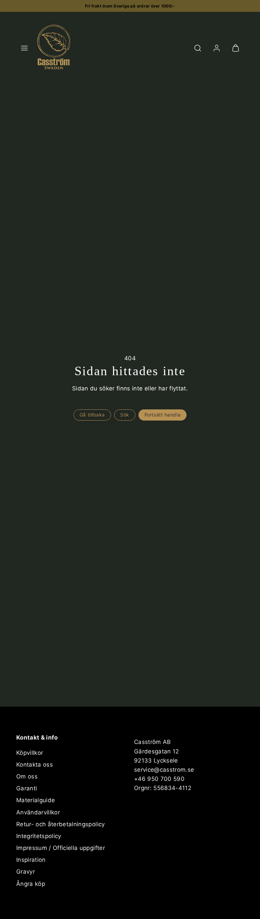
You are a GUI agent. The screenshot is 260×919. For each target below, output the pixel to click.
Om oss (27, 776)
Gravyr (25, 871)
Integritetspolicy (38, 836)
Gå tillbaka (92, 415)
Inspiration (31, 859)
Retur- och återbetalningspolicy (60, 824)
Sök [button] (124, 415)
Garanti (26, 788)
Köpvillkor (29, 752)
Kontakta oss (34, 764)
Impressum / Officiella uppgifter (60, 848)
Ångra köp (30, 883)
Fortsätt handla (162, 415)
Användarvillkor (38, 812)
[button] (24, 48)
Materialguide (35, 800)
